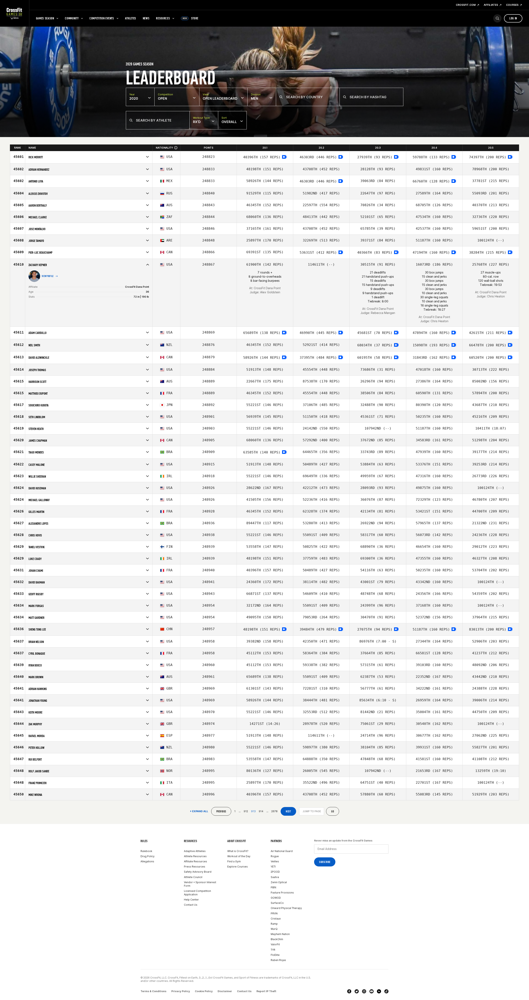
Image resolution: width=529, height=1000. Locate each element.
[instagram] (364, 991)
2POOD (275, 871)
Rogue (275, 856)
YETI (273, 866)
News (146, 18)
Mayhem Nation (280, 934)
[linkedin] (379, 991)
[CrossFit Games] (15, 13)
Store (190, 18)
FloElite (275, 954)
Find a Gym (234, 861)
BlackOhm (277, 939)
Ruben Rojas (278, 960)
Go (332, 811)
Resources (163, 18)
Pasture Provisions (282, 892)
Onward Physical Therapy (286, 908)
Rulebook (146, 851)
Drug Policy (148, 856)
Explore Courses (237, 866)
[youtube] (371, 991)
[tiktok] (386, 991)
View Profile (48, 276)
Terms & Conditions (153, 991)
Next (288, 811)
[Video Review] (284, 157)
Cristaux (276, 918)
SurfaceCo (277, 902)
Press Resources (194, 866)
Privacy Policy (180, 991)
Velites (275, 861)
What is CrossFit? (237, 851)
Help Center (191, 899)
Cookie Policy (204, 991)
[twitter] (357, 991)
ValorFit (275, 944)
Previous (221, 811)
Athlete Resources (195, 856)
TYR (273, 949)
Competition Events (101, 18)
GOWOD (276, 897)
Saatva (275, 877)
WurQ (274, 928)
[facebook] (349, 991)
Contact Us (190, 904)
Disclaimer (225, 991)
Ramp (274, 923)
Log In (513, 18)
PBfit (273, 887)
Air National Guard (282, 851)
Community (72, 18)
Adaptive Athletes (195, 851)
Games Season (45, 18)
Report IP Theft (266, 991)
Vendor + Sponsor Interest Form (200, 884)
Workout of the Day (238, 856)
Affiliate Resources (195, 861)
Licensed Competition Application (197, 892)
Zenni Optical (279, 882)
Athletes (130, 18)
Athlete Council (193, 877)
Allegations (147, 861)
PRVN (274, 913)
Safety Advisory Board (197, 871)
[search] (497, 18)
